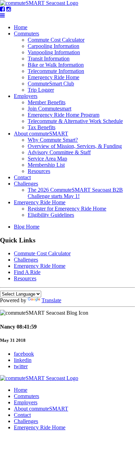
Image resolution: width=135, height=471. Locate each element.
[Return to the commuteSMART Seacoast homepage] (39, 3)
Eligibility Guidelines (51, 215)
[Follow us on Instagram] (8, 9)
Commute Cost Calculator (56, 40)
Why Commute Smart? (53, 140)
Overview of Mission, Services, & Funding (75, 146)
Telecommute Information (56, 71)
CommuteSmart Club (51, 83)
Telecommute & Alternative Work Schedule (75, 121)
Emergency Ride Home (53, 77)
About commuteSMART (41, 134)
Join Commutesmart (49, 108)
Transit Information (49, 58)
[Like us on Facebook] (2, 9)
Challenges (26, 184)
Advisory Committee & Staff (59, 152)
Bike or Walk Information (56, 65)
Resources (39, 171)
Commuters (26, 33)
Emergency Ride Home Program (63, 115)
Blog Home (26, 227)
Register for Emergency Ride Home (67, 209)
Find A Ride (27, 272)
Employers (25, 96)
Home (20, 27)
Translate (51, 300)
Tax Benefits (41, 127)
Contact (22, 177)
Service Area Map (47, 159)
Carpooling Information (53, 46)
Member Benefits (46, 102)
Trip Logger (41, 90)
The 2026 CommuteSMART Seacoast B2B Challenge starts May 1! (75, 193)
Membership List (46, 165)
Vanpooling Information (54, 52)
